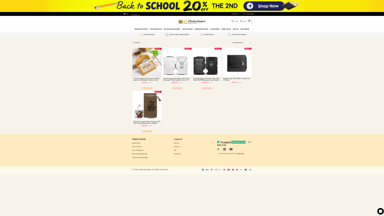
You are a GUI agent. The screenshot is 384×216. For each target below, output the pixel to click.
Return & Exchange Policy (139, 154)
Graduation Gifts (141, 29)
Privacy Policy (136, 143)
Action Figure (187, 29)
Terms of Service (137, 147)
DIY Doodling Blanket (172, 29)
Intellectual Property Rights (140, 157)
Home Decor (226, 29)
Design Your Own (147, 88)
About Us (176, 143)
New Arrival (244, 29)
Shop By (235, 29)
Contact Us (177, 147)
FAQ (175, 150)
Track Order (250, 14)
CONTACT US (235, 14)
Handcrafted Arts (201, 29)
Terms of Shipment (137, 150)
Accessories (215, 29)
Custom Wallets (156, 29)
